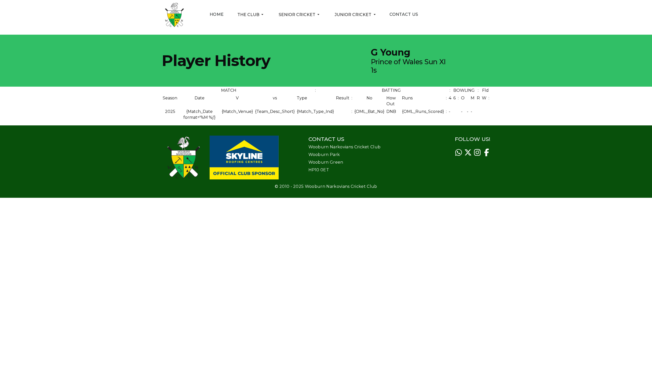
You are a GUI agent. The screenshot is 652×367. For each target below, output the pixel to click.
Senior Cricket (300, 14)
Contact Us (403, 14)
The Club (251, 14)
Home (217, 14)
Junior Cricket (356, 14)
